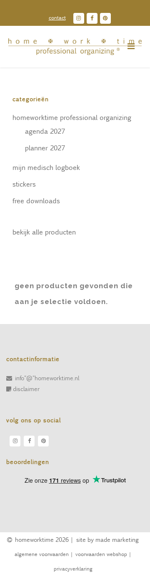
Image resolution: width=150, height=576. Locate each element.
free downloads (36, 200)
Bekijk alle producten (44, 231)
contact (57, 17)
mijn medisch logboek (46, 167)
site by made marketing (107, 539)
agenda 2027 (45, 131)
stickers (24, 184)
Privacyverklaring (73, 568)
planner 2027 (45, 147)
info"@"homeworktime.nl (47, 378)
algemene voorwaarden (41, 554)
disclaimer (26, 388)
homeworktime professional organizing (71, 117)
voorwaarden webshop (100, 554)
